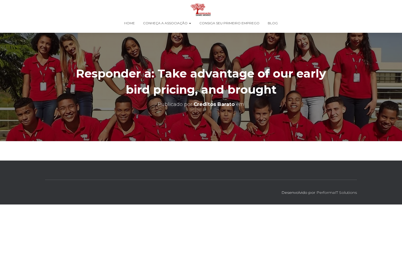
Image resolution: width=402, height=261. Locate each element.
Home (129, 23)
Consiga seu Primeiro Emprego (229, 23)
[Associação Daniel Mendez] (200, 9)
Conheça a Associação (165, 23)
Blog (273, 23)
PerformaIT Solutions (336, 192)
